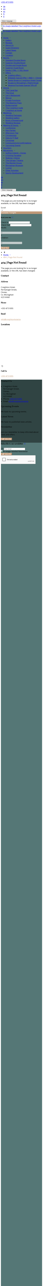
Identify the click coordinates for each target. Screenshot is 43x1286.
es (4, 11)
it (3, 16)
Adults (3, 227)
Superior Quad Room (15, 68)
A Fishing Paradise (13, 155)
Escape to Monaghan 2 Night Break (23, 83)
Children (4, 237)
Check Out (5, 225)
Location (9, 55)
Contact (9, 53)
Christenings (11, 135)
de (4, 6)
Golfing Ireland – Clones (16, 153)
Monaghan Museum (14, 165)
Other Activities (12, 170)
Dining (6, 88)
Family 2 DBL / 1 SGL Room (17, 70)
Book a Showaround (14, 120)
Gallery (8, 40)
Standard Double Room (16, 60)
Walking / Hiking (13, 158)
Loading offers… (15, 75)
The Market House (14, 163)
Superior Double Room (15, 63)
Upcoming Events (13, 145)
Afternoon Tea (12, 133)
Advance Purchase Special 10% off (22, 85)
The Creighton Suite (14, 108)
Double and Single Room (16, 65)
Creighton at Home (14, 110)
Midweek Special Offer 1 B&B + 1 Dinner (25, 78)
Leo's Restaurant (13, 95)
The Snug (10, 93)
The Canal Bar (12, 90)
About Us (10, 45)
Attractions (8, 150)
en (4, 9)
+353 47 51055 (7, 2)
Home (6, 38)
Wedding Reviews (13, 123)
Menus (8, 98)
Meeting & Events (11, 125)
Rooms (6, 58)
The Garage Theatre (14, 160)
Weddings (7, 113)
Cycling (9, 168)
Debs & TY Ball (12, 138)
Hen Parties (11, 130)
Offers (8, 73)
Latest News (11, 50)
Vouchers (7, 148)
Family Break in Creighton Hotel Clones (25, 80)
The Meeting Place (14, 103)
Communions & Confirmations (18, 143)
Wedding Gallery (12, 118)
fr (4, 14)
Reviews (9, 43)
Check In (4, 222)
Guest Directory (12, 48)
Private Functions (13, 100)
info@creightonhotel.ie (11, 319)
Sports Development (14, 173)
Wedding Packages (14, 115)
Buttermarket (11, 105)
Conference (10, 128)
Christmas (10, 140)
